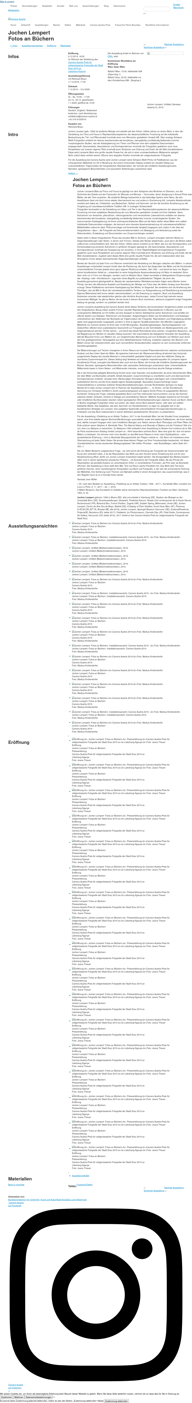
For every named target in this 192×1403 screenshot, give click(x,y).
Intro (14, 45)
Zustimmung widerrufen (116, 1401)
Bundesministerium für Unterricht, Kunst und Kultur (32, 1199)
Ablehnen (18, 1397)
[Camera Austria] (17, 18)
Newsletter (47, 5)
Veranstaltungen (29, 5)
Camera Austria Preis (100, 24)
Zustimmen (6, 1397)
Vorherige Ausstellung (154, 47)
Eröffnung (51, 45)
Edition (68, 24)
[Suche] (144, 13)
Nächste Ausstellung (174, 44)
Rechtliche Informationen (157, 24)
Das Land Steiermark (77, 1199)
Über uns (73, 5)
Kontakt (60, 5)
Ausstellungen (41, 24)
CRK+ (110, 56)
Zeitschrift (25, 24)
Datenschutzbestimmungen (39, 1397)
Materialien (65, 45)
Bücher (56, 24)
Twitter (89, 1184)
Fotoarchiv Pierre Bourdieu (128, 24)
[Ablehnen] (54, 1397)
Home (13, 24)
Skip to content (7, 1)
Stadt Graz (61, 1199)
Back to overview (16, 1184)
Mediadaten (14, 10)
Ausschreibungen (90, 5)
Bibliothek (80, 24)
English (176, 4)
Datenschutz (119, 5)
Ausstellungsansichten (32, 45)
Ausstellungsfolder (80, 1175)
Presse (13, 5)
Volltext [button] (73, 173)
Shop (106, 5)
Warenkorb (178, 7)
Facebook (81, 1184)
